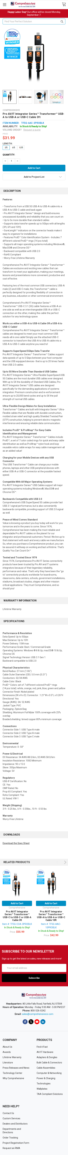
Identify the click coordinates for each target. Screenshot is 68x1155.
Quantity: (9, 154)
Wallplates (42, 1088)
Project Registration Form (16, 1143)
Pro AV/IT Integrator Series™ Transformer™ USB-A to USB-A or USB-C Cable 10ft (51, 916)
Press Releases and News (16, 1067)
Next (64, 862)
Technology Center (12, 1073)
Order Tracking (10, 1137)
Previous (57, 862)
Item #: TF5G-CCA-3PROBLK (17, 924)
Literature (8, 1062)
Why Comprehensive (13, 1078)
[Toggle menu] (4, 4)
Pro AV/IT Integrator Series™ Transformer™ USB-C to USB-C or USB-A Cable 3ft (17, 916)
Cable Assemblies (46, 1067)
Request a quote (32, 130)
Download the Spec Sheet (16, 843)
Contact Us (8, 1113)
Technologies (44, 1083)
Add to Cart (17, 903)
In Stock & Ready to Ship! (17, 927)
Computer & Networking (49, 1073)
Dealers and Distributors (15, 1123)
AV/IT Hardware (45, 1052)
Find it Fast (42, 1046)
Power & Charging (46, 1078)
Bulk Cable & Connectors (49, 1062)
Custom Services (11, 1118)
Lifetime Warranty (12, 1057)
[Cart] (65, 4)
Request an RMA (11, 1148)
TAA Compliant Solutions (50, 1094)
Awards (7, 1052)
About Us (7, 1046)
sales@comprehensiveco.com (37, 1014)
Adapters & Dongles (47, 1057)
